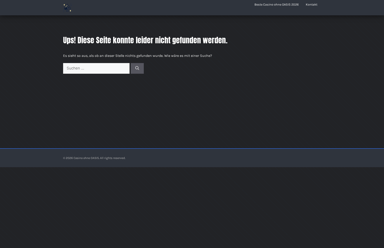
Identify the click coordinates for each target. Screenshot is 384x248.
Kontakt (311, 4)
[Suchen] (137, 68)
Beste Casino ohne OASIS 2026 (276, 4)
